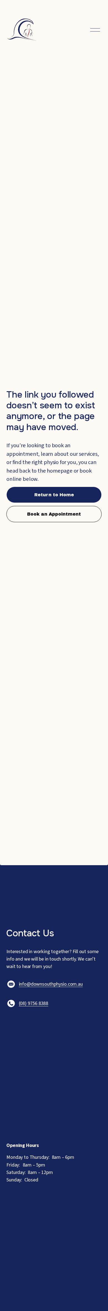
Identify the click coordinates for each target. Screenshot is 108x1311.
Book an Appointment (54, 514)
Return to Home (54, 494)
